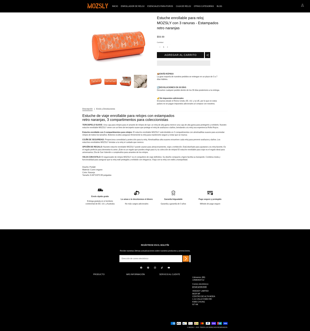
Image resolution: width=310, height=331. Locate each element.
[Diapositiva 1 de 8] (95, 81)
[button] (183, 63)
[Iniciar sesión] (302, 5)
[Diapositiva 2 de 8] (110, 81)
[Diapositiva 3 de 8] (125, 81)
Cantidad (160, 42)
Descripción (87, 109)
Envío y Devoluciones (105, 109)
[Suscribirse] (185, 258)
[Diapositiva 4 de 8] (140, 81)
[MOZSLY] (98, 6)
